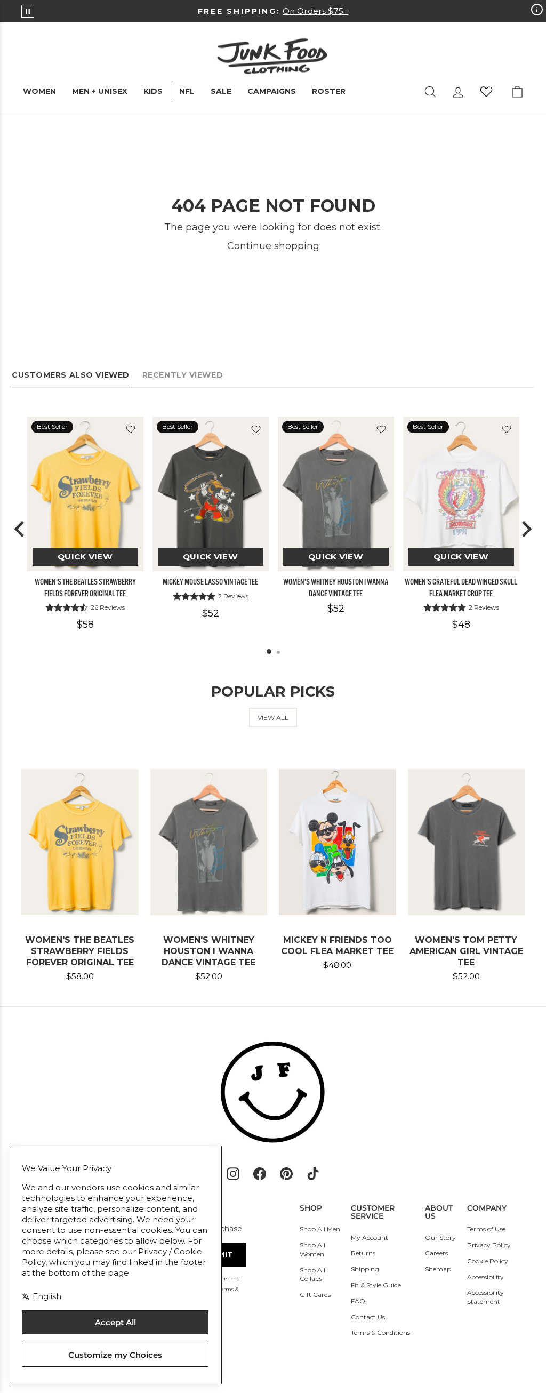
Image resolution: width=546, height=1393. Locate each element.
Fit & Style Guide (376, 1285)
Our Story (440, 1238)
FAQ (358, 1301)
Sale (221, 91)
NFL (187, 91)
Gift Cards (315, 1295)
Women (39, 91)
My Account (369, 1238)
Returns (363, 1253)
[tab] (269, 651)
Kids (153, 91)
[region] (273, 529)
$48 (461, 624)
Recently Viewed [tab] (182, 375)
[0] (486, 91)
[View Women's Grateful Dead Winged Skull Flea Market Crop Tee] (461, 494)
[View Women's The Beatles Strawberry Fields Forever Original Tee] (85, 494)
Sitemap (438, 1269)
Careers (436, 1253)
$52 (210, 613)
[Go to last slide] (20, 529)
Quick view (85, 556)
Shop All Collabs (312, 1274)
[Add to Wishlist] (130, 429)
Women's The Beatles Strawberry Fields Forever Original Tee (85, 587)
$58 (85, 624)
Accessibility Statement (485, 1297)
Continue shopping (273, 246)
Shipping (365, 1269)
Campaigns (271, 91)
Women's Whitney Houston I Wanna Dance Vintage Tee (335, 587)
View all (273, 718)
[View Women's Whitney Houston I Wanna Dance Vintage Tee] (336, 494)
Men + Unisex (99, 91)
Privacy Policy (489, 1245)
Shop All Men (320, 1229)
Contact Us (368, 1317)
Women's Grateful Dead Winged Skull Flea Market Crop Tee (461, 587)
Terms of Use (486, 1229)
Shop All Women (312, 1249)
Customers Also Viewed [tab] (71, 375)
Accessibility (485, 1277)
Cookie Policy (487, 1261)
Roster (329, 91)
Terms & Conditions (380, 1332)
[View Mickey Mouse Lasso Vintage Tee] (210, 494)
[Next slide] (525, 529)
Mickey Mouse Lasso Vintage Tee (210, 582)
